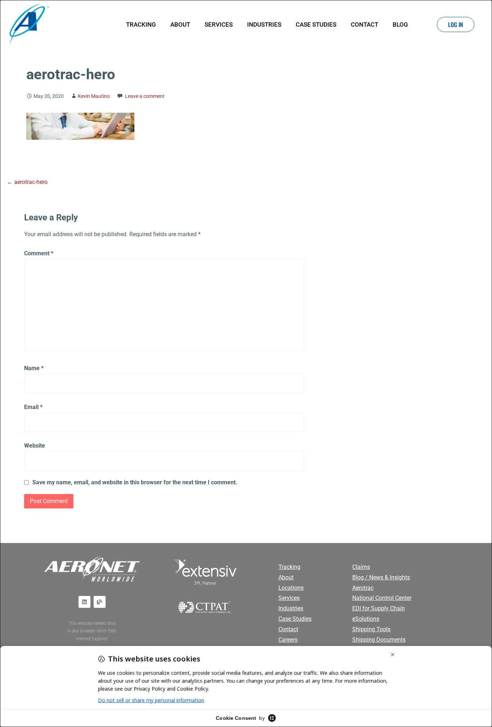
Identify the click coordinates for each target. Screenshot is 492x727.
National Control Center (381, 597)
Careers (288, 639)
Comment (38, 253)
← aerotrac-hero (27, 182)
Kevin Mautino (94, 96)
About (180, 24)
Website (34, 445)
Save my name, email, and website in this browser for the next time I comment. (134, 482)
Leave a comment (145, 96)
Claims (361, 567)
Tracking (141, 24)
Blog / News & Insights (381, 577)
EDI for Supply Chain (378, 608)
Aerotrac (363, 587)
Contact (364, 24)
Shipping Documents (379, 639)
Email (33, 407)
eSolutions (365, 618)
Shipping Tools (371, 629)
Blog (400, 24)
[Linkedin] (84, 602)
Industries (264, 24)
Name (34, 368)
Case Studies (316, 24)
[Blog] (100, 602)
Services (219, 24)
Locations (291, 587)
